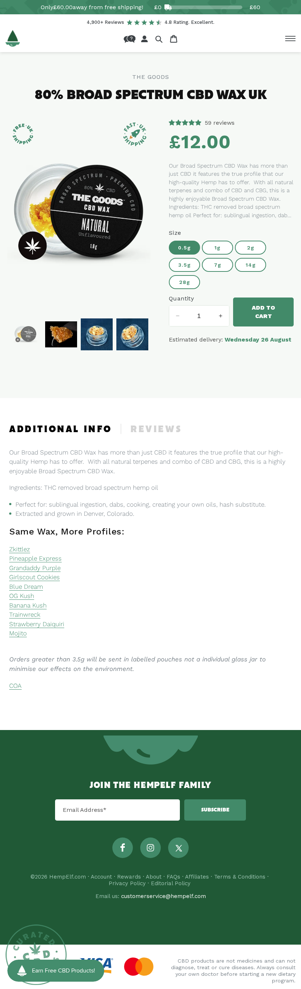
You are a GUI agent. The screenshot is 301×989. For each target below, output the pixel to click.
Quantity (181, 298)
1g (217, 248)
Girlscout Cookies (34, 577)
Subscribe (215, 810)
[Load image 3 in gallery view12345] (97, 334)
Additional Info (60, 429)
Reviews (156, 429)
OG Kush (21, 595)
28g (184, 282)
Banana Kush (28, 605)
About (154, 876)
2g (250, 248)
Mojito (18, 633)
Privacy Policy (127, 883)
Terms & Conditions (239, 876)
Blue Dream (26, 586)
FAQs (173, 876)
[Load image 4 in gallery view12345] (132, 334)
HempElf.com (67, 876)
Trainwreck (24, 614)
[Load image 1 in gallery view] (25, 334)
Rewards (129, 876)
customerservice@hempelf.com (163, 896)
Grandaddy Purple (35, 568)
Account (101, 876)
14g (251, 265)
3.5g (184, 265)
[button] (159, 38)
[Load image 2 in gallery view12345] (61, 334)
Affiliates (197, 876)
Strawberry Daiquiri (36, 624)
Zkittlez (19, 549)
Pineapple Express (35, 558)
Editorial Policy (171, 883)
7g (217, 265)
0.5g (184, 248)
